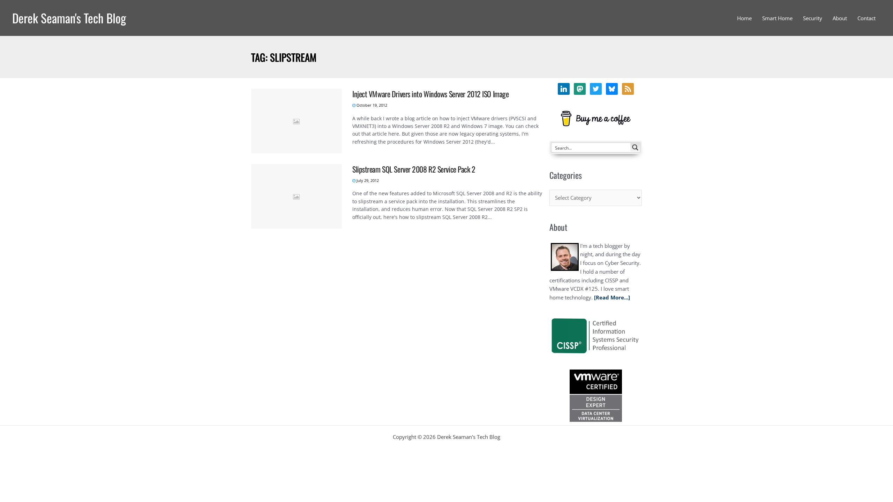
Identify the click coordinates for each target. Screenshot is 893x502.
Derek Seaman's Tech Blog (69, 18)
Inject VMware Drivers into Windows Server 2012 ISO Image (430, 93)
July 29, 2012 (367, 180)
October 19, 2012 (371, 105)
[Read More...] (612, 297)
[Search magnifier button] (635, 147)
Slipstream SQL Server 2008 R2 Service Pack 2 (413, 169)
